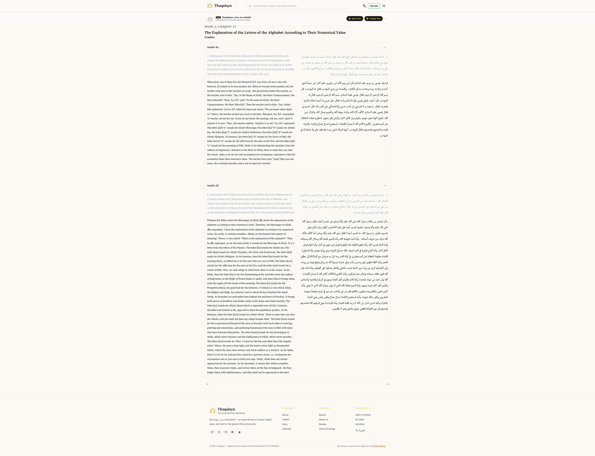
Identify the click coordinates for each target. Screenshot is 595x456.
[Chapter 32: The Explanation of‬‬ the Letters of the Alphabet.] (208, 384)
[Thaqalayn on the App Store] (239, 432)
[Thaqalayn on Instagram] (212, 432)
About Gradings (327, 428)
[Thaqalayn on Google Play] (233, 432)
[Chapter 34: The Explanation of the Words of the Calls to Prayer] (387, 384)
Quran (285, 414)
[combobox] (296, 5)
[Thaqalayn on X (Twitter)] (219, 432)
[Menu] (384, 6)
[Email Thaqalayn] (226, 432)
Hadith (285, 419)
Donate (322, 424)
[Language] (364, 6)
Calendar (286, 428)
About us (323, 419)
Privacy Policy (378, 446)
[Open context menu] (385, 47)
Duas (284, 424)
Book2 (210, 26)
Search (322, 414)
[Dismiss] (386, 19)
